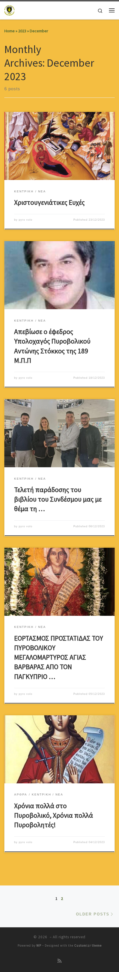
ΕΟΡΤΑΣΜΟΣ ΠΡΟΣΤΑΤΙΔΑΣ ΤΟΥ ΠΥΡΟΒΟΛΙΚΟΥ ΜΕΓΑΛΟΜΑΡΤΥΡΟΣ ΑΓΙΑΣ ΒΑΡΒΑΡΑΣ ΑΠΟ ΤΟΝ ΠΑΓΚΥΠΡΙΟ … (58, 657)
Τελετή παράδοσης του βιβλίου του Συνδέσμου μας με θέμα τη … (58, 499)
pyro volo (25, 219)
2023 (22, 30)
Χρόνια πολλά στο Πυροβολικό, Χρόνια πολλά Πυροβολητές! (53, 815)
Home (9, 30)
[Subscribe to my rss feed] (59, 961)
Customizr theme (88, 945)
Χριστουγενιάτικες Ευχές (49, 202)
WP (38, 945)
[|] (9, 9)
